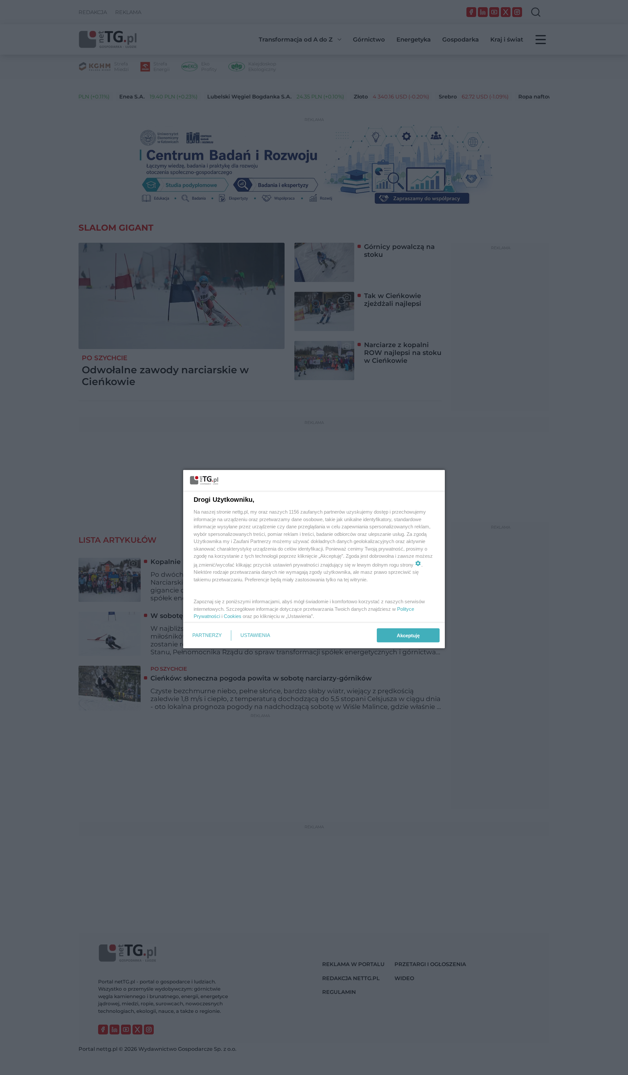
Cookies (232, 616)
